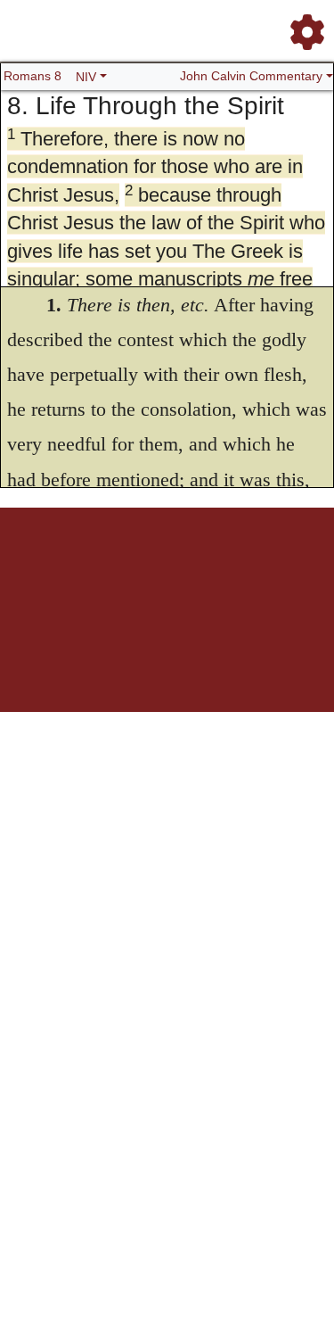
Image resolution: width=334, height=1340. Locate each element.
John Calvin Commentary (251, 76)
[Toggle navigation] (302, 25)
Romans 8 (32, 76)
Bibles (163, 570)
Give (187, 579)
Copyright (235, 570)
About (195, 570)
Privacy (277, 570)
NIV (86, 77)
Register (87, 570)
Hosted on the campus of (78, 660)
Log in (49, 570)
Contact (154, 579)
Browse (127, 570)
